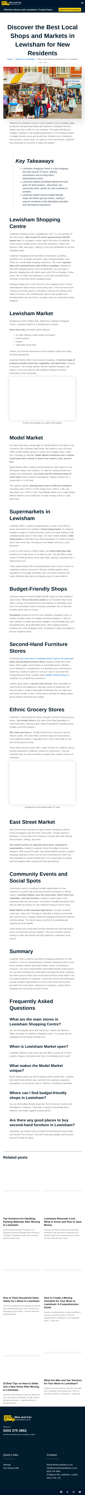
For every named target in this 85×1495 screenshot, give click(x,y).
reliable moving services (56, 675)
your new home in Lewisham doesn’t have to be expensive (46, 658)
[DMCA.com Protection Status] (18, 1443)
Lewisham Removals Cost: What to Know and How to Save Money (63, 1221)
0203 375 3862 (15, 1430)
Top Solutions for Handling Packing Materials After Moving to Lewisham (21, 1221)
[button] (82, 3)
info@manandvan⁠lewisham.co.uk (62, 1468)
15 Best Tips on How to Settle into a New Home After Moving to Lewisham (21, 1386)
